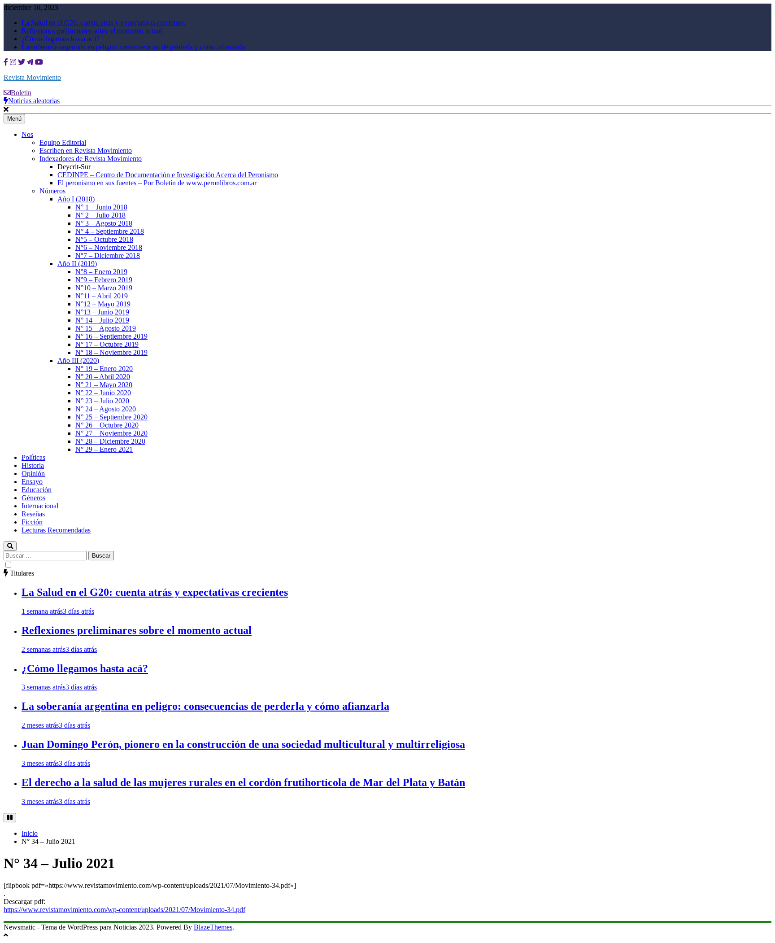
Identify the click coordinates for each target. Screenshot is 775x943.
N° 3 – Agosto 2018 (103, 223)
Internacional (40, 506)
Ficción (32, 522)
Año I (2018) (76, 199)
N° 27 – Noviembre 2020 (111, 433)
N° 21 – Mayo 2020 (103, 385)
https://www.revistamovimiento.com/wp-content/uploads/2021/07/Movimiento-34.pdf (124, 909)
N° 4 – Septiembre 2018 (109, 231)
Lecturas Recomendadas (56, 530)
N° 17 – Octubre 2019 (107, 344)
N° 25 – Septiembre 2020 (111, 417)
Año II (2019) (77, 263)
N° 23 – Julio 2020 (102, 401)
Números (52, 191)
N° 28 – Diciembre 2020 (110, 441)
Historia (33, 465)
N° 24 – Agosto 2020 (105, 409)
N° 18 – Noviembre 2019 (111, 352)
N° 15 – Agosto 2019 (105, 328)
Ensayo (32, 481)
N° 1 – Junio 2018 (101, 207)
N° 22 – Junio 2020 (103, 393)
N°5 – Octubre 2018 (104, 239)
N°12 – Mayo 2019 (103, 304)
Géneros (33, 498)
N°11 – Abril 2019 (101, 296)
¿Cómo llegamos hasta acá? (61, 39)
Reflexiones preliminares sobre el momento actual (92, 31)
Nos (27, 134)
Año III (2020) (78, 360)
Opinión (33, 473)
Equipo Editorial (62, 142)
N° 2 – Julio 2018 (100, 215)
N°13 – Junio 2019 (102, 312)
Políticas (33, 457)
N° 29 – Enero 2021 (104, 449)
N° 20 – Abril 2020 (102, 376)
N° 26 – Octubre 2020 (107, 425)
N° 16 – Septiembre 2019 (111, 336)
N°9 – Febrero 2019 (103, 280)
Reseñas (33, 514)
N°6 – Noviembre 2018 (108, 247)
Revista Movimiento (32, 77)
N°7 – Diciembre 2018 (107, 255)
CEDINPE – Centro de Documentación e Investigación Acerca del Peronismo (167, 175)
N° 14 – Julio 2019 (102, 320)
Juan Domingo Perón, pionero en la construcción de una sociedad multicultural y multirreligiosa (243, 744)
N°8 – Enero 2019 (101, 271)
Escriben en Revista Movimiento (85, 150)
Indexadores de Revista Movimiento (90, 158)
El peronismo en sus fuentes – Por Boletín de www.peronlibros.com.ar (157, 183)
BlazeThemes (213, 927)
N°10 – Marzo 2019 (103, 288)
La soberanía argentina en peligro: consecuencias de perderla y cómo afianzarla (133, 47)
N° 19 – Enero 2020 (104, 368)
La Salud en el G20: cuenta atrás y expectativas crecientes (103, 22)
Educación (37, 489)
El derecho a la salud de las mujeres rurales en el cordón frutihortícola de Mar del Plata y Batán (243, 782)
